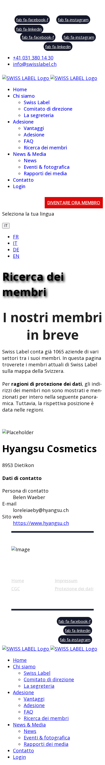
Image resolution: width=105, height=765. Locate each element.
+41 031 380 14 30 (33, 57)
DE (16, 249)
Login (19, 186)
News (30, 160)
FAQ (28, 141)
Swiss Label (37, 102)
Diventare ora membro (73, 203)
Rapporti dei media (45, 173)
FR (16, 236)
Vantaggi (34, 128)
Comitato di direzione (48, 109)
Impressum (66, 581)
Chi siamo (24, 96)
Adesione (23, 121)
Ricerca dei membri (45, 147)
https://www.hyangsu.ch (41, 523)
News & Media (29, 154)
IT (6, 226)
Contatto (23, 180)
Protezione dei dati (74, 589)
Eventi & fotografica (46, 167)
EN (16, 256)
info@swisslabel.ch (35, 64)
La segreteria (39, 115)
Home (20, 89)
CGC (15, 589)
